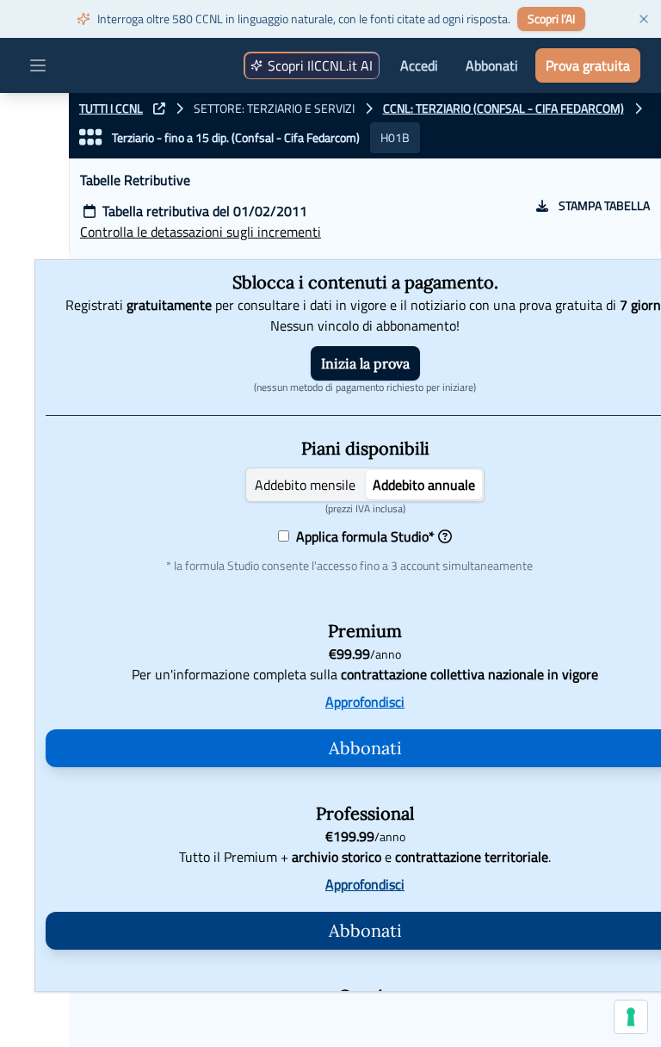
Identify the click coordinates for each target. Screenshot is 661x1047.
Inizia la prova (365, 363)
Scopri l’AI (551, 18)
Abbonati (492, 65)
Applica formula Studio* (362, 536)
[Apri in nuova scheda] (159, 108)
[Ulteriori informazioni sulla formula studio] (445, 536)
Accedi (419, 65)
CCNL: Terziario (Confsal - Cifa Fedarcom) (503, 108)
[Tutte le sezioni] (90, 138)
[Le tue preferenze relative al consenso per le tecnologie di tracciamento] (631, 1017)
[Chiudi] (643, 19)
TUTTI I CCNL (111, 108)
